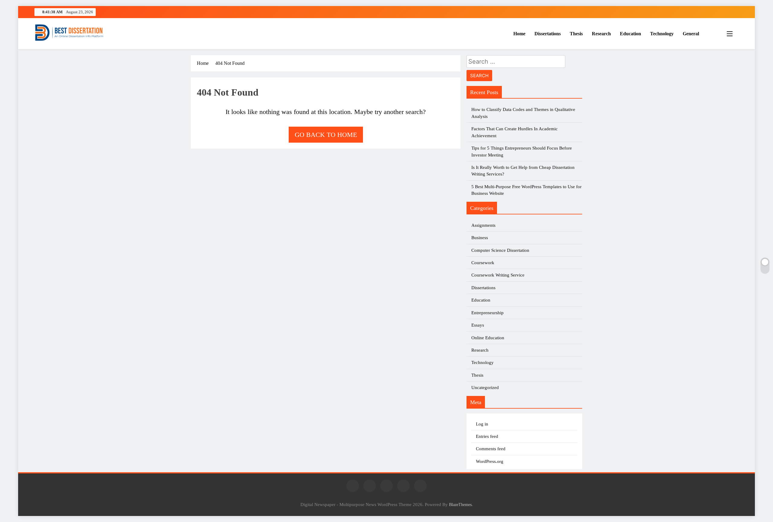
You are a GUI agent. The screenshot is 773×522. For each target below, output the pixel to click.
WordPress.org (489, 461)
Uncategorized (485, 387)
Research (601, 33)
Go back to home (326, 134)
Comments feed (490, 448)
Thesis (576, 33)
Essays (477, 325)
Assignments (483, 225)
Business (479, 237)
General (691, 33)
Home (519, 33)
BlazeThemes (460, 504)
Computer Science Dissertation (500, 250)
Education (630, 33)
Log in (482, 424)
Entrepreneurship (487, 312)
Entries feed (487, 436)
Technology (662, 33)
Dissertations (547, 33)
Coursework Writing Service (497, 275)
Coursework (482, 262)
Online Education (487, 337)
